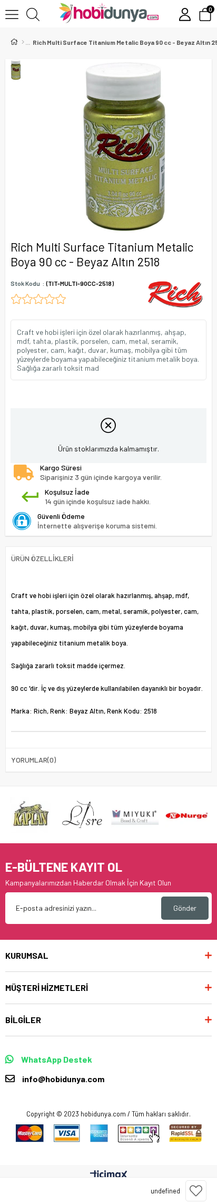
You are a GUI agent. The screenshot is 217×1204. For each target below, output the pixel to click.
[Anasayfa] (23, 42)
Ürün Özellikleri (42, 558)
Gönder (184, 907)
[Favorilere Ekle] (195, 1190)
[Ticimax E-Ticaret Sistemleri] (108, 1175)
